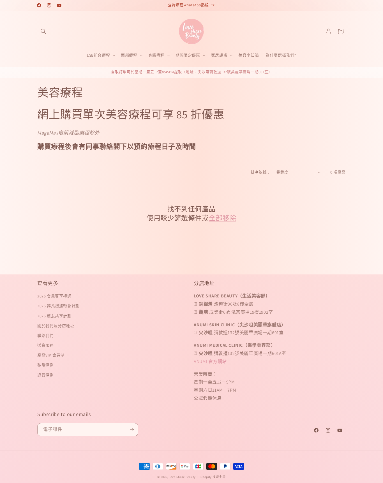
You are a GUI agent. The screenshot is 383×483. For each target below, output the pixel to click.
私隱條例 (45, 365)
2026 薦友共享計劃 (54, 315)
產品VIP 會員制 (50, 355)
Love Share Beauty (182, 477)
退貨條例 (45, 375)
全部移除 (222, 218)
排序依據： (261, 172)
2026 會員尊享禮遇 (54, 296)
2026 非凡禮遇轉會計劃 (58, 305)
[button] (43, 31)
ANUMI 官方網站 (210, 361)
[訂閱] (132, 429)
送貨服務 (45, 345)
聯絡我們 (45, 335)
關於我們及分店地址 (55, 325)
